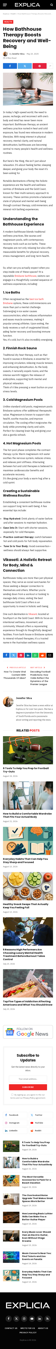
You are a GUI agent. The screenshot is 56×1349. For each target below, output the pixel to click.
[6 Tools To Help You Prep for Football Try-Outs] (28, 750)
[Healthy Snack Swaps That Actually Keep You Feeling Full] (28, 886)
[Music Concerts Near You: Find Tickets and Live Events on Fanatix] (11, 1257)
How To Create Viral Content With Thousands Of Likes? (14, 675)
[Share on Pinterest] (40, 66)
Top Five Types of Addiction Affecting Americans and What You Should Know (27, 1003)
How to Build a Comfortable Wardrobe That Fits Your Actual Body (27, 815)
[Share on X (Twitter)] (25, 66)
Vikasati (32, 614)
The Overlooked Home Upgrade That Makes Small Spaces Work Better (37, 1198)
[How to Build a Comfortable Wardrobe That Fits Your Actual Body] (28, 795)
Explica (6, 14)
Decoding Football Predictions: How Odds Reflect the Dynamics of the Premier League (40, 678)
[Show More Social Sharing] (50, 66)
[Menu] (5, 4)
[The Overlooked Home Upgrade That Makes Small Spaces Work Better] (11, 1199)
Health (13, 14)
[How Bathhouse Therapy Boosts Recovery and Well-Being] (28, 89)
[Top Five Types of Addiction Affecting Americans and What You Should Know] (28, 983)
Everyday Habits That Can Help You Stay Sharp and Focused (25, 860)
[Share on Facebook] (10, 66)
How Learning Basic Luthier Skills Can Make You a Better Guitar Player (37, 1216)
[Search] (51, 4)
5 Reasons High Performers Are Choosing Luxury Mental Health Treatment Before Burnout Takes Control (24, 954)
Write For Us (27, 1328)
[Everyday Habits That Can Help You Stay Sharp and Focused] (28, 841)
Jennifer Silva (18, 54)
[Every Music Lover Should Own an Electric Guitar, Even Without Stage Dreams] (11, 1236)
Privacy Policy (29, 1098)
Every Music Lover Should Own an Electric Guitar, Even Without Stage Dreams (36, 1236)
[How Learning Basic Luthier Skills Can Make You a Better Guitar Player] (11, 1217)
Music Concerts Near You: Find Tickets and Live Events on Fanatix (36, 1256)
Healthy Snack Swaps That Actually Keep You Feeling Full (25, 905)
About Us (43, 1328)
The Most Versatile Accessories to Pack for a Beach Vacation (36, 1179)
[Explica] (28, 5)
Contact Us (11, 1328)
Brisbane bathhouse (25, 275)
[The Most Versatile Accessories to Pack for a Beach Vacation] (11, 1180)
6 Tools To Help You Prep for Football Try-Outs (26, 770)
